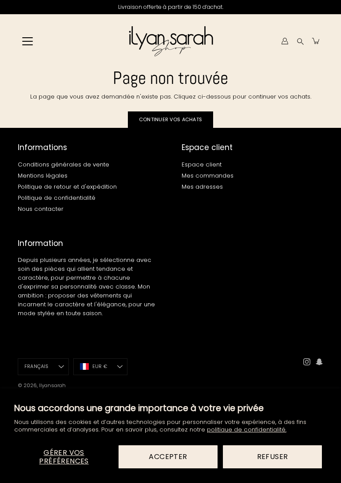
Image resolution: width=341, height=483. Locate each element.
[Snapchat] (319, 361)
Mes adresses (202, 186)
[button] (300, 41)
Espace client (202, 164)
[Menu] (27, 41)
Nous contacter (40, 209)
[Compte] (285, 41)
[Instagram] (307, 361)
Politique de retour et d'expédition (67, 186)
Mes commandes (208, 175)
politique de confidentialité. (246, 429)
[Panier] (316, 41)
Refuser (272, 456)
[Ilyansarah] (171, 41)
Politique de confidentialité (56, 198)
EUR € (99, 366)
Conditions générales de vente (63, 164)
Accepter (168, 456)
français (36, 366)
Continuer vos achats (170, 119)
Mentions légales (42, 175)
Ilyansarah (52, 385)
